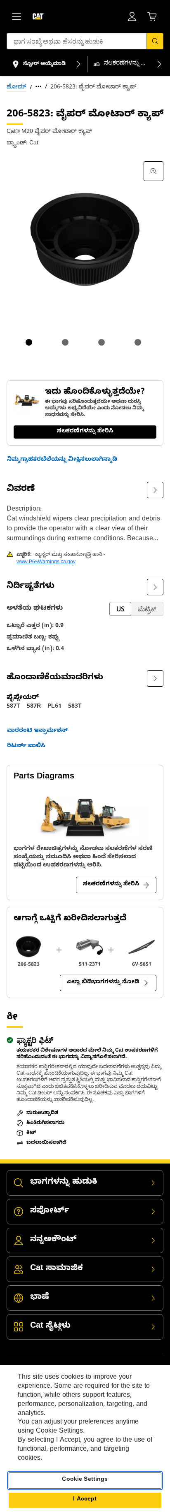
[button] (62, 460)
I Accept (85, 1500)
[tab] (28, 342)
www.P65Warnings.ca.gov (46, 562)
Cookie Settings (85, 1480)
